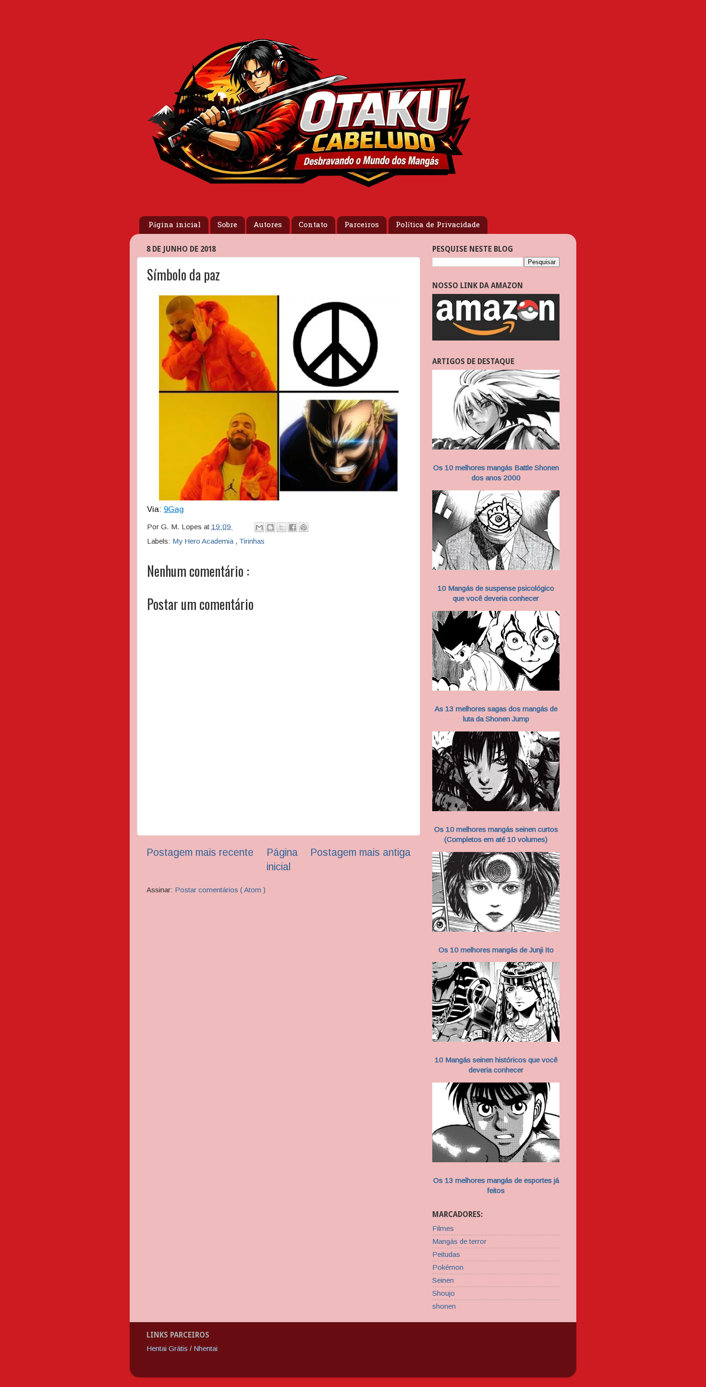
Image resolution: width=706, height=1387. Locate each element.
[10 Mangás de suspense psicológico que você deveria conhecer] (496, 567)
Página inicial (174, 225)
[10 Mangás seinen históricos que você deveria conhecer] (496, 1039)
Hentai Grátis (167, 1348)
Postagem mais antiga (360, 852)
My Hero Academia (203, 541)
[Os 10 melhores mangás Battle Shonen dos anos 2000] (496, 447)
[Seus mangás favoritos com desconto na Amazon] (496, 338)
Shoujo (443, 1293)
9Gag (174, 509)
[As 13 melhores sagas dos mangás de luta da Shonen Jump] (496, 688)
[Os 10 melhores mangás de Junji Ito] (496, 929)
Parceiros (361, 225)
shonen (444, 1306)
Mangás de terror (459, 1241)
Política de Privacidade (438, 225)
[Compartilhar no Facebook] (292, 527)
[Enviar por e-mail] (259, 527)
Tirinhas (252, 541)
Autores (268, 225)
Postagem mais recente (200, 852)
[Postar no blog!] (270, 527)
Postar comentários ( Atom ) (220, 890)
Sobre (227, 225)
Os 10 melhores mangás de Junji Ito (496, 950)
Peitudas (446, 1254)
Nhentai (206, 1348)
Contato (313, 225)
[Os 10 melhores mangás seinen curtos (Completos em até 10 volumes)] (496, 808)
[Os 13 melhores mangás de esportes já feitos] (496, 1160)
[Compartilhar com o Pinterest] (303, 527)
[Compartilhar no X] (281, 527)
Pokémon (447, 1267)
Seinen (443, 1280)
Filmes (443, 1228)
